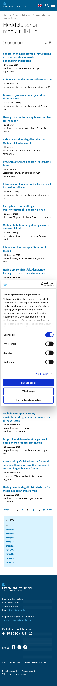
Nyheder (7, 15)
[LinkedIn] (19, 648)
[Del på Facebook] (5, 43)
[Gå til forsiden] (14, 5)
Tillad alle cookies (28, 382)
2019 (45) (10, 558)
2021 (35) (10, 550)
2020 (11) (10, 554)
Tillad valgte (28, 391)
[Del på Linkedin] (10, 43)
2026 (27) (10, 529)
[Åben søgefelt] (47, 5)
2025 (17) (10, 533)
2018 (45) (10, 562)
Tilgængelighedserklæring (15, 674)
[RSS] (25, 648)
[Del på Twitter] (15, 43)
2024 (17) (10, 537)
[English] (40, 5)
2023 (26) (10, 541)
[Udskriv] (50, 43)
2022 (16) (10, 546)
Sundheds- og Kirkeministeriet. (17, 620)
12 (44, 510)
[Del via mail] (20, 43)
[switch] (49, 343)
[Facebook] (14, 648)
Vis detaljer (42, 374)
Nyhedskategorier (23, 15)
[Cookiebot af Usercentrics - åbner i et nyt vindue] (41, 284)
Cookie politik (28, 671)
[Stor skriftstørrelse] (45, 43)
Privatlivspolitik (9, 671)
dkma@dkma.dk (17, 609)
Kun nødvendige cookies (28, 400)
